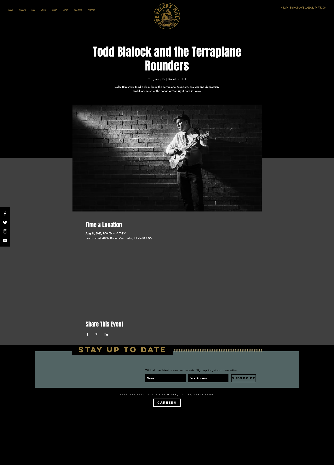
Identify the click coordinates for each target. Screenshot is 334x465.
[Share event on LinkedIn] (106, 334)
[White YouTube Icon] (5, 240)
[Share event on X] (97, 334)
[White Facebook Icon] (5, 213)
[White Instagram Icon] (5, 231)
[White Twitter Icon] (5, 222)
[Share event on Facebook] (87, 334)
